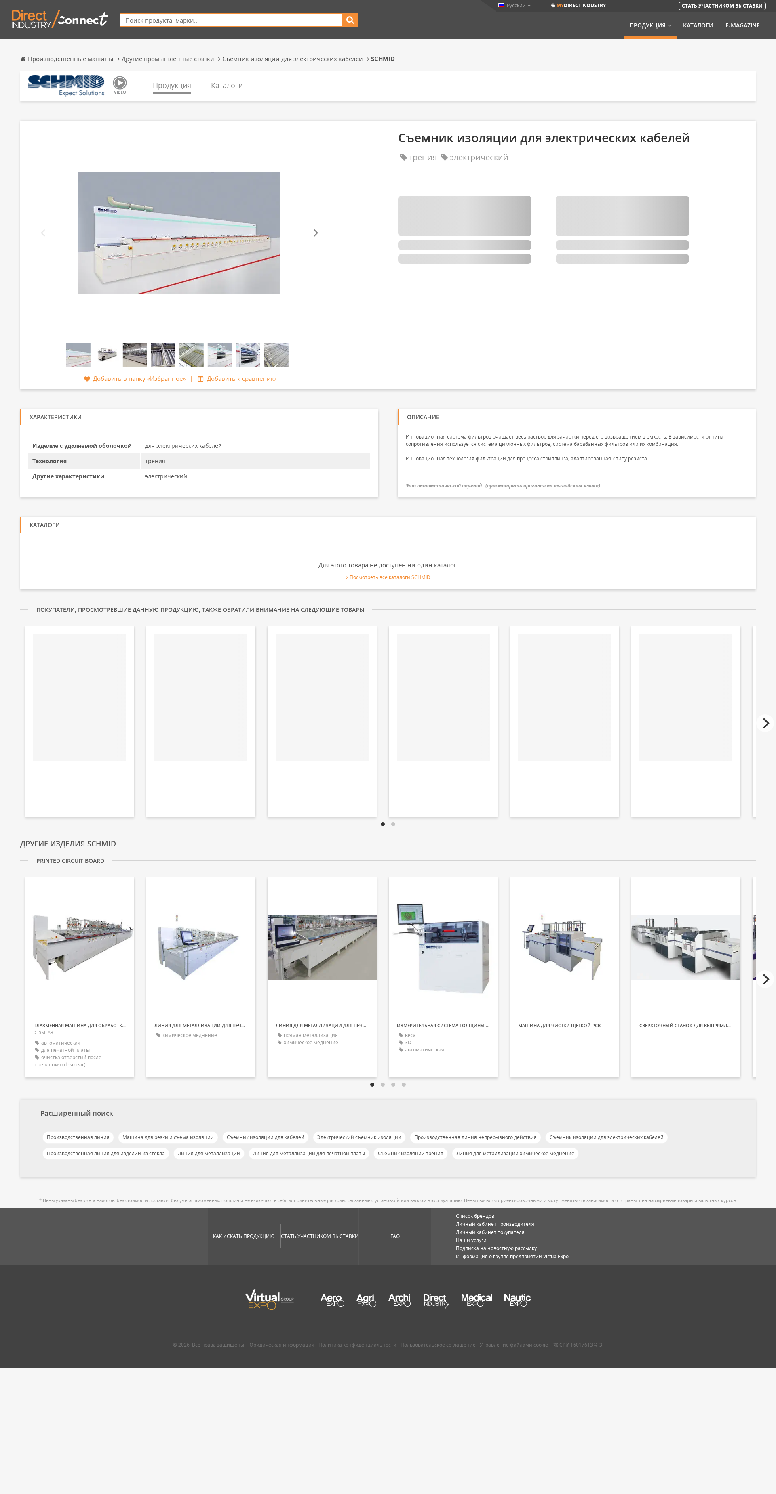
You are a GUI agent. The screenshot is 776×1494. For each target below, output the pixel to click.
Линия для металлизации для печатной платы (309, 1153)
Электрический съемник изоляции (359, 1137)
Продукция (648, 25)
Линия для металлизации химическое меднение (515, 1153)
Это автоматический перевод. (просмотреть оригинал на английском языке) (503, 485)
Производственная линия (78, 1137)
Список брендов (475, 1216)
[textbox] (231, 20)
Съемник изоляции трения (410, 1153)
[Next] (315, 232)
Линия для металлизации (209, 1153)
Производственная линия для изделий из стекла (106, 1153)
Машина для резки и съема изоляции (168, 1137)
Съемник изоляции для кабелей (265, 1137)
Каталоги (698, 25)
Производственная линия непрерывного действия (475, 1137)
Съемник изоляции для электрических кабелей (607, 1137)
